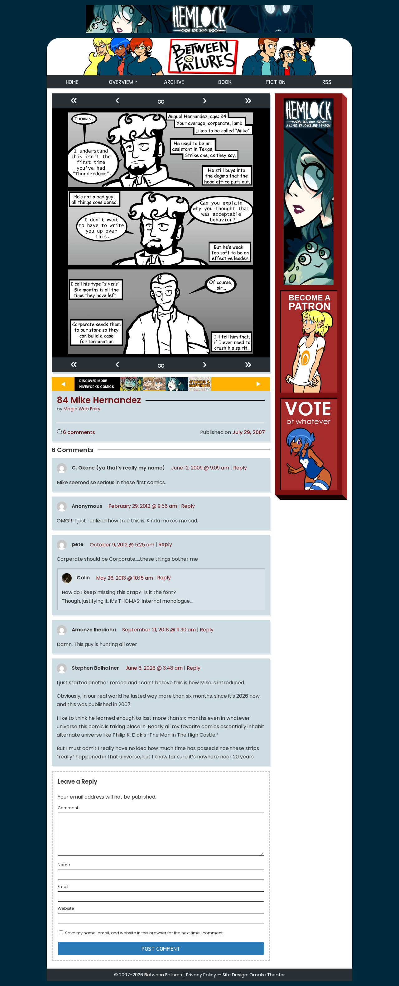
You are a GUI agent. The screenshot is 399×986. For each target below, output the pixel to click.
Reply (240, 467)
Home (72, 82)
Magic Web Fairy (82, 409)
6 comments (79, 432)
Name (64, 865)
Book (225, 82)
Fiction (276, 82)
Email (63, 887)
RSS (326, 82)
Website (66, 909)
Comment (68, 808)
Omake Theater (267, 975)
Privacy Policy (201, 975)
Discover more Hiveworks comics (96, 384)
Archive (174, 82)
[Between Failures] (199, 56)
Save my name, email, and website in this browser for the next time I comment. (144, 933)
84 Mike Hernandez (99, 400)
